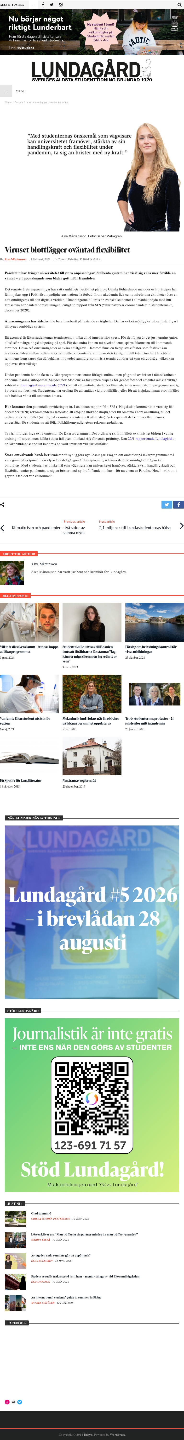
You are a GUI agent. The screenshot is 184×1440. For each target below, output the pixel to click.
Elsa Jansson (41, 1282)
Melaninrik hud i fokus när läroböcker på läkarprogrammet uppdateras (91, 720)
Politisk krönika (90, 259)
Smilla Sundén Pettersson (51, 1219)
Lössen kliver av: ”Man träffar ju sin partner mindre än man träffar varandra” (84, 1234)
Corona (19, 102)
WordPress (117, 1434)
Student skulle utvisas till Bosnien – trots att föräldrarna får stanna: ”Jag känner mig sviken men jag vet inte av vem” (90, 654)
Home (8, 102)
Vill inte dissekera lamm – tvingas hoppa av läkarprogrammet (29, 649)
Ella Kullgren (42, 1261)
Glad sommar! (41, 1213)
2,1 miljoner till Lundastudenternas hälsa (135, 525)
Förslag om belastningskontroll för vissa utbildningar (151, 649)
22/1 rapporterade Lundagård (150, 438)
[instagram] (60, 4)
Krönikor (73, 259)
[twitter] (166, 505)
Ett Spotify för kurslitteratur (21, 780)
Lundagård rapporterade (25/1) (44, 385)
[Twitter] (51, 4)
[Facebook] (42, 4)
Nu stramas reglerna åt (79, 780)
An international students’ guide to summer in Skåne (66, 1297)
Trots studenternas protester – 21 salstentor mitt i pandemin (149, 720)
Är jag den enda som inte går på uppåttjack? (61, 1255)
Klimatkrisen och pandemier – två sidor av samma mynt (48, 527)
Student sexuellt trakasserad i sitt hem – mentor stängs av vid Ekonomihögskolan (85, 1276)
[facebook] (178, 505)
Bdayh (88, 1434)
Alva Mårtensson (15, 259)
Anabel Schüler (43, 1303)
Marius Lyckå (41, 1240)
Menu (21, 90)
